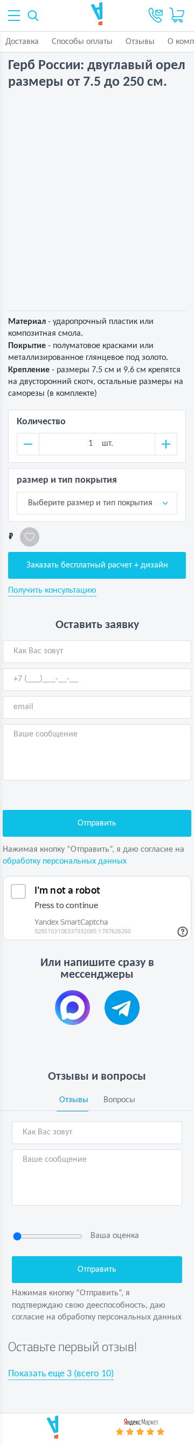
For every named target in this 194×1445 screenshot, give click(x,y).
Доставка (22, 42)
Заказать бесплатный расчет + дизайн (97, 565)
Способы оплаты (82, 42)
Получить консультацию (52, 590)
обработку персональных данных (65, 861)
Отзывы (140, 42)
